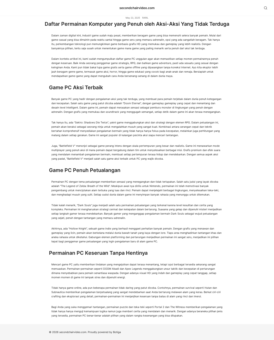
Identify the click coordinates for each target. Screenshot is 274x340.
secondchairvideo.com (137, 8)
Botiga (117, 332)
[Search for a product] (266, 8)
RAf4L (145, 17)
